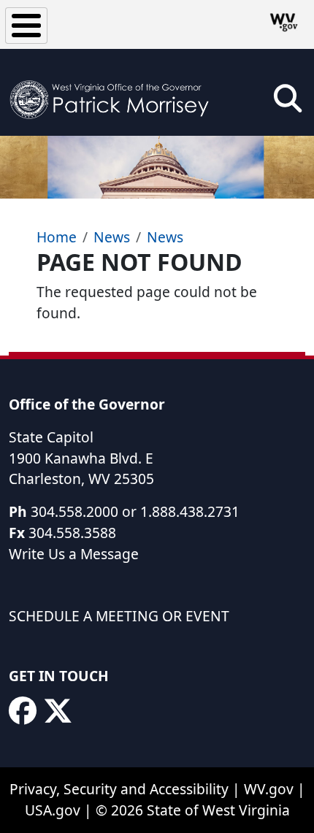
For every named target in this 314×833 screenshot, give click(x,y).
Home (57, 237)
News (111, 237)
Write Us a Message (74, 554)
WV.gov (269, 789)
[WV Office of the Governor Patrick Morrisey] (114, 92)
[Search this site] (288, 103)
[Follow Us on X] (58, 711)
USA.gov (52, 810)
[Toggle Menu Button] (26, 25)
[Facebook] (23, 711)
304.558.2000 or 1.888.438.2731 (135, 511)
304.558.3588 (72, 532)
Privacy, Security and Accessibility (119, 789)
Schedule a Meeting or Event (119, 616)
